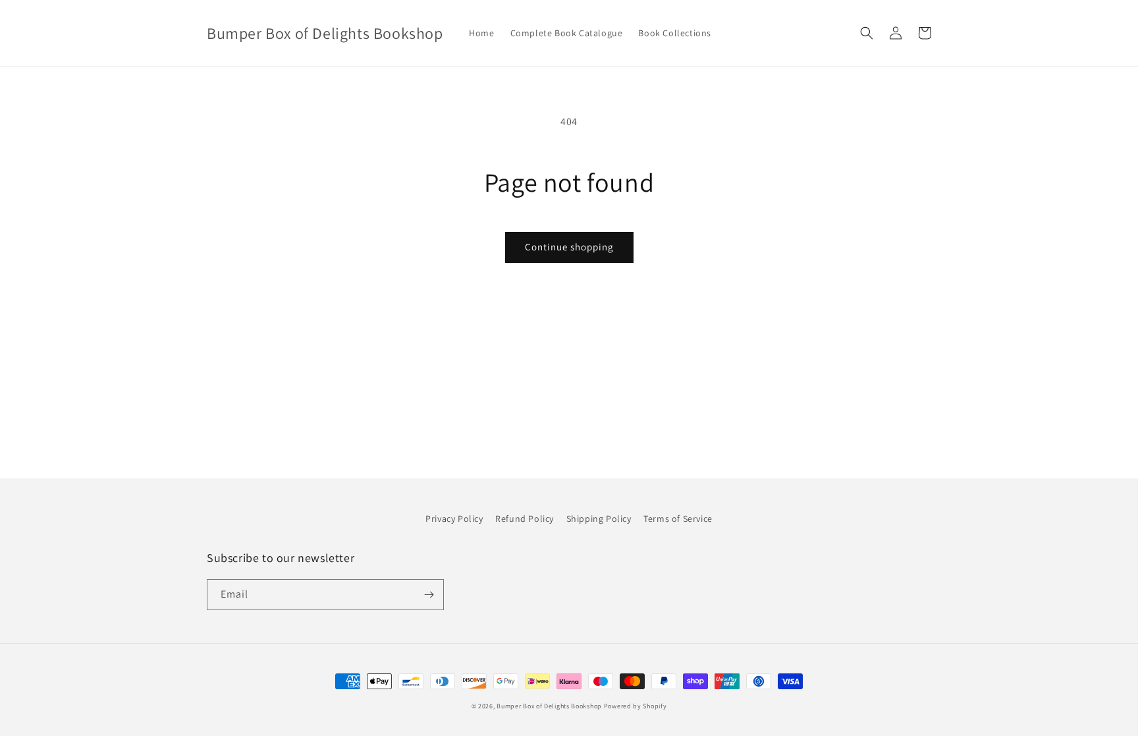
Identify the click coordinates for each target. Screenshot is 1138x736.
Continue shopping (569, 247)
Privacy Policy (454, 518)
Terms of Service (678, 518)
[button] (866, 32)
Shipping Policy (599, 518)
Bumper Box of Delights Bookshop (549, 706)
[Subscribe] (428, 594)
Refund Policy (524, 518)
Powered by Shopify (635, 706)
